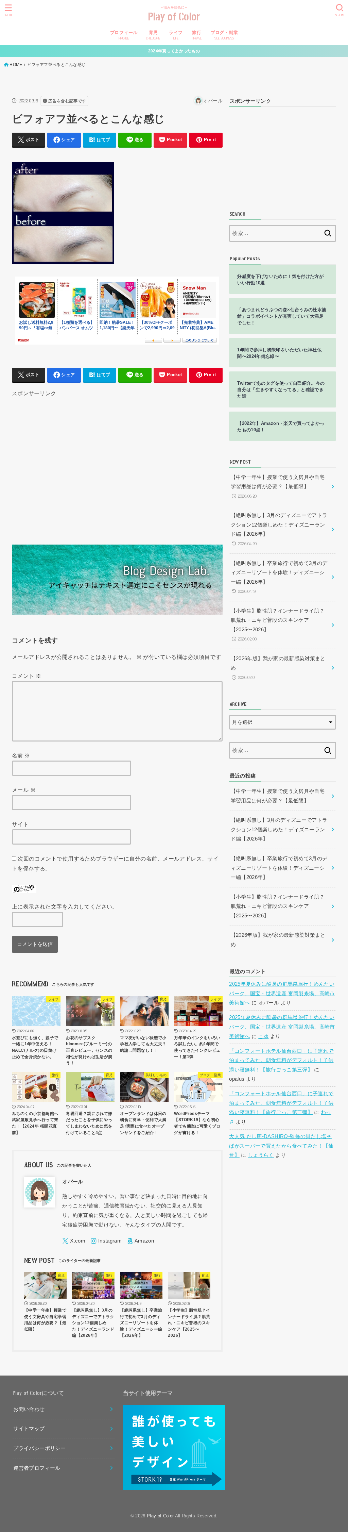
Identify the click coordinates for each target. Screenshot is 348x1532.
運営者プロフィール (36, 1468)
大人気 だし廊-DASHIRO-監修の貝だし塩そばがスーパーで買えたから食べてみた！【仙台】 (281, 1146)
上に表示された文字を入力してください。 (65, 906)
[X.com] (73, 1241)
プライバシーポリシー (39, 1448)
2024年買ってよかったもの (174, 51)
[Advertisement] (117, 462)
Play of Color (174, 17)
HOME (16, 65)
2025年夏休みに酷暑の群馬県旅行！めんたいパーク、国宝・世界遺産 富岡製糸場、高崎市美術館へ (282, 993)
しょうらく (261, 1155)
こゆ (263, 1036)
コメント (26, 676)
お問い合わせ (29, 1409)
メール (24, 790)
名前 (21, 755)
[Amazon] (140, 1241)
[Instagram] (106, 1241)
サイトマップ (29, 1428)
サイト (20, 824)
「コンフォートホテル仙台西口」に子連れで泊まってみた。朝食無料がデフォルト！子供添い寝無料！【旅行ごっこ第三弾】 (281, 1060)
